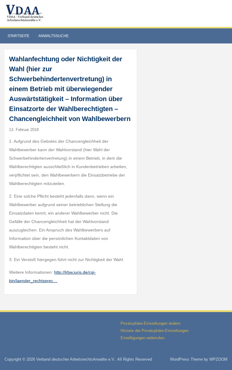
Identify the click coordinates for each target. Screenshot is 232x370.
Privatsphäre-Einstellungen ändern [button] (150, 323)
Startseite (18, 36)
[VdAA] (25, 13)
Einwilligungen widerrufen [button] (142, 338)
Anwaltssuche (53, 36)
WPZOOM (218, 359)
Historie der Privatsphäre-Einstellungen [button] (154, 330)
